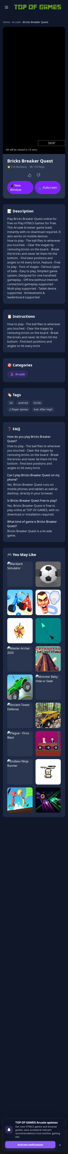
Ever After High (43, 409)
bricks (37, 403)
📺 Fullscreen (48, 188)
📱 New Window (15, 187)
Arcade (16, 22)
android (23, 403)
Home (6, 22)
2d (11, 403)
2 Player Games (18, 409)
